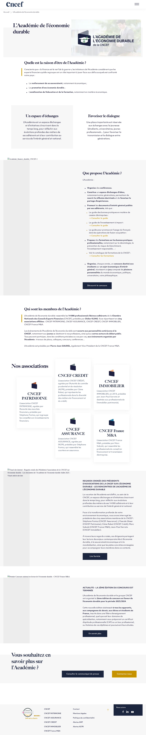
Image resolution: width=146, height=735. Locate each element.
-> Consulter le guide (98, 218)
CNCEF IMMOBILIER (52, 726)
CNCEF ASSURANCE (52, 718)
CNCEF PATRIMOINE (52, 713)
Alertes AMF (78, 722)
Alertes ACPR (78, 726)
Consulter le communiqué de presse (82, 674)
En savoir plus (95, 634)
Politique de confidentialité (83, 718)
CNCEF (47, 709)
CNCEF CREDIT (50, 722)
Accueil (6, 12)
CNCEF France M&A (52, 731)
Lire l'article (95, 556)
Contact (76, 709)
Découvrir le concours (97, 286)
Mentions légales (79, 713)
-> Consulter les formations (101, 256)
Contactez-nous (124, 674)
